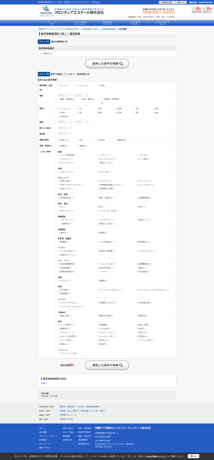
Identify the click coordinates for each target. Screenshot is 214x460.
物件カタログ (45, 447)
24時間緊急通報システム (111, 185)
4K (137, 113)
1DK (100, 109)
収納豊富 (65, 293)
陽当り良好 (66, 316)
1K (80, 109)
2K (137, 109)
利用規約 (43, 440)
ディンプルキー (146, 185)
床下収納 (65, 290)
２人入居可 (105, 329)
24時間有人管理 (107, 188)
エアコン (65, 280)
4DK (157, 113)
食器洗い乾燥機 (107, 251)
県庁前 (70, 419)
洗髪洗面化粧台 (68, 271)
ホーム (42, 428)
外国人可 (143, 332)
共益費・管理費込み (110, 101)
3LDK (119, 113)
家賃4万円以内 (84, 432)
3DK (100, 113)
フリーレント (67, 332)
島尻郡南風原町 (92, 407)
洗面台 (142, 268)
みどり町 (94, 411)
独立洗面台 (144, 271)
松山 (69, 411)
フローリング (67, 172)
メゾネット (105, 155)
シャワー (104, 271)
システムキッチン (147, 251)
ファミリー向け (146, 340)
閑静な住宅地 (106, 316)
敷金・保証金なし (67, 99)
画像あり (64, 146)
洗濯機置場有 (145, 198)
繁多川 (76, 411)
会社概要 (43, 432)
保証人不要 (144, 325)
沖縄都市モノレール (68, 415)
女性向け (104, 340)
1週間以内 (121, 140)
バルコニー (66, 159)
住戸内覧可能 (145, 303)
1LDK (119, 109)
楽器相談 (104, 325)
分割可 (142, 329)
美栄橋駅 (45, 396)
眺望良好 (143, 316)
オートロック (145, 181)
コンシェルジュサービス (72, 306)
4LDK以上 (64, 116)
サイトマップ (45, 444)
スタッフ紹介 (68, 432)
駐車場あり (144, 242)
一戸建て (102, 85)
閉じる (193, 456)
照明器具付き (67, 198)
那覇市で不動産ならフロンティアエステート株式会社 (123, 428)
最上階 (103, 344)
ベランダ (143, 155)
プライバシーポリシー (48, 436)
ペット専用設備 (68, 155)
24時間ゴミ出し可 (108, 303)
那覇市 (62, 407)
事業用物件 (83, 440)
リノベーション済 (69, 353)
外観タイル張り (107, 224)
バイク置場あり (107, 242)
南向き (64, 233)
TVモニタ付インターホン (72, 185)
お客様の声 (67, 440)
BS (101, 207)
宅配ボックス (106, 163)
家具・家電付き (107, 198)
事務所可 (65, 329)
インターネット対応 (109, 211)
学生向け (143, 336)
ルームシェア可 (107, 336)
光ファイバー (67, 211)
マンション (84, 85)
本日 (81, 140)
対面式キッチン (68, 255)
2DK (157, 109)
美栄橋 (62, 419)
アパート (64, 85)
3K (80, 113)
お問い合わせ (68, 428)
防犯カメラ (66, 188)
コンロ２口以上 (68, 251)
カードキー (105, 181)
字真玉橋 (84, 411)
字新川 (47, 53)
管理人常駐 (66, 181)
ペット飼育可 (67, 325)
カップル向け (67, 340)
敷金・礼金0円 (84, 436)
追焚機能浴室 (145, 264)
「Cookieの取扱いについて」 (155, 456)
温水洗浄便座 (106, 268)
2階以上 (64, 344)
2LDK (62, 113)
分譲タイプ (144, 220)
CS (62, 207)
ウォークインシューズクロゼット (153, 290)
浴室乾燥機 (66, 268)
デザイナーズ (67, 220)
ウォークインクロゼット (111, 290)
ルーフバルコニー (108, 159)
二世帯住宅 (66, 224)
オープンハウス (107, 332)
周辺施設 (66, 436)
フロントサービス (69, 303)
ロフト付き (105, 172)
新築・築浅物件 (85, 428)
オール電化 (144, 159)
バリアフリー (106, 220)
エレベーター (67, 163)
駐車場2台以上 (84, 444)
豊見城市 (71, 407)
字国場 (62, 411)
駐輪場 (64, 242)
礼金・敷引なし (88, 99)
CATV (142, 207)
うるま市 (80, 407)
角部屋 (103, 233)
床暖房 (103, 280)
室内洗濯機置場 (68, 264)
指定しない (65, 140)
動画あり (83, 146)
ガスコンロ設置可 (69, 336)
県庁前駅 (54, 396)
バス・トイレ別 (107, 264)
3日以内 (101, 140)
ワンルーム (65, 109)
